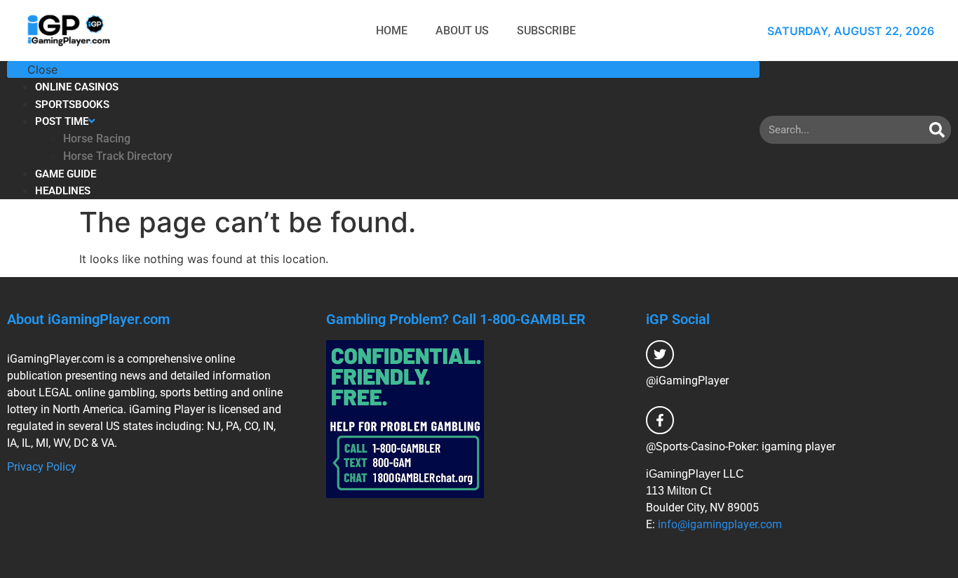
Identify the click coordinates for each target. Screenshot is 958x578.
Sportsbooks (72, 104)
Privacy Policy (41, 466)
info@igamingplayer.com (720, 524)
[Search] (937, 130)
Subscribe (546, 30)
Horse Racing (96, 138)
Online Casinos (77, 87)
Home (391, 30)
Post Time (61, 121)
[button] (383, 69)
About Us (462, 30)
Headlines (62, 190)
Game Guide (65, 174)
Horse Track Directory (118, 156)
